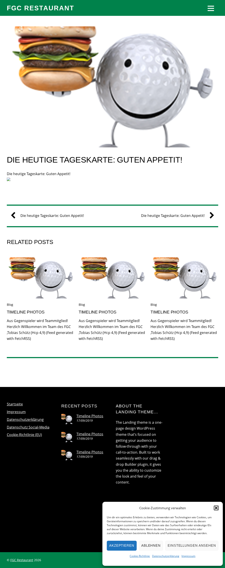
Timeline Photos (26, 312)
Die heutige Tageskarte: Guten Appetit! (94, 159)
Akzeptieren (121, 545)
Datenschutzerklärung (165, 556)
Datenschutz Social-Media (28, 427)
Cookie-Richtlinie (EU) (24, 434)
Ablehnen (151, 545)
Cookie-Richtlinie (140, 556)
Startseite (15, 404)
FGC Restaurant (21, 560)
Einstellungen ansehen (192, 545)
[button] (216, 508)
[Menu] (211, 8)
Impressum (188, 556)
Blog (10, 304)
